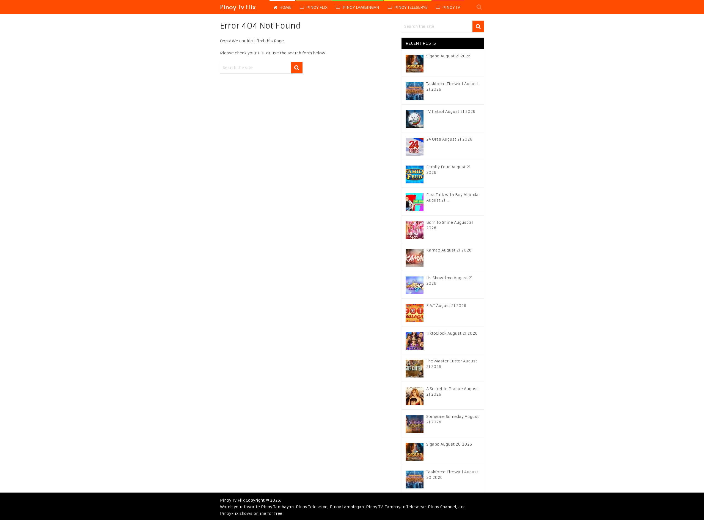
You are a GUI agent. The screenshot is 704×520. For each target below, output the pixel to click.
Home (284, 7)
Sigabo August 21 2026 (448, 56)
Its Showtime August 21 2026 (449, 280)
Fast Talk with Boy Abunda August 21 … (452, 197)
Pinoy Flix (316, 7)
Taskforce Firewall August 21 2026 (452, 86)
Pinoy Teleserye (410, 7)
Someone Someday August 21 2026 (452, 419)
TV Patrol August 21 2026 (450, 111)
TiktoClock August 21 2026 (451, 333)
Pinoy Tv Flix (238, 6)
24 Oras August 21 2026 (449, 139)
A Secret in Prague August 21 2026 (452, 391)
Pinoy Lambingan (360, 7)
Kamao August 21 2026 (448, 250)
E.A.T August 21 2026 (446, 305)
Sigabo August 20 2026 (449, 444)
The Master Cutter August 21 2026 (451, 364)
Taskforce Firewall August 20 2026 (452, 474)
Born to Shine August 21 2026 (449, 225)
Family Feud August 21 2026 (448, 169)
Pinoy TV (450, 7)
